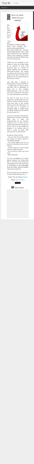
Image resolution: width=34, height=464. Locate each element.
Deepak (25, 177)
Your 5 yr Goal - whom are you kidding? (17, 18)
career (17, 180)
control (22, 180)
